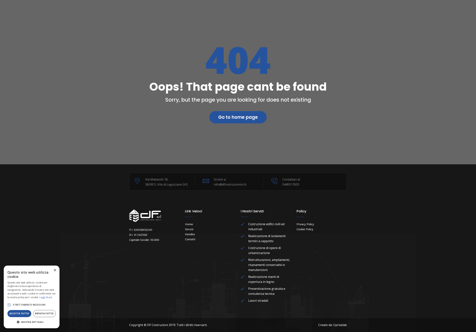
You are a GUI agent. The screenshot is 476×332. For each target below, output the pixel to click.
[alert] (32, 297)
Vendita (190, 234)
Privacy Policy (305, 224)
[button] (9, 305)
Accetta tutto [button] (19, 313)
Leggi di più (45, 297)
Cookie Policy (305, 229)
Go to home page (238, 117)
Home (189, 224)
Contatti (190, 239)
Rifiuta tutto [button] (44, 313)
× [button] (54, 270)
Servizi (189, 229)
